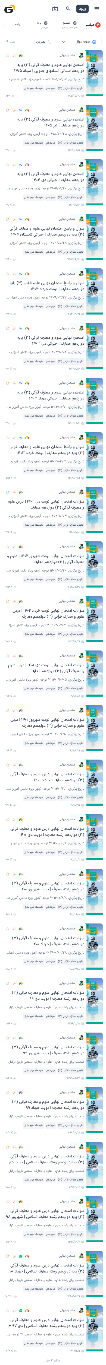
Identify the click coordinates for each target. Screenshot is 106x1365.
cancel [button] (75, 23)
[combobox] (80, 42)
